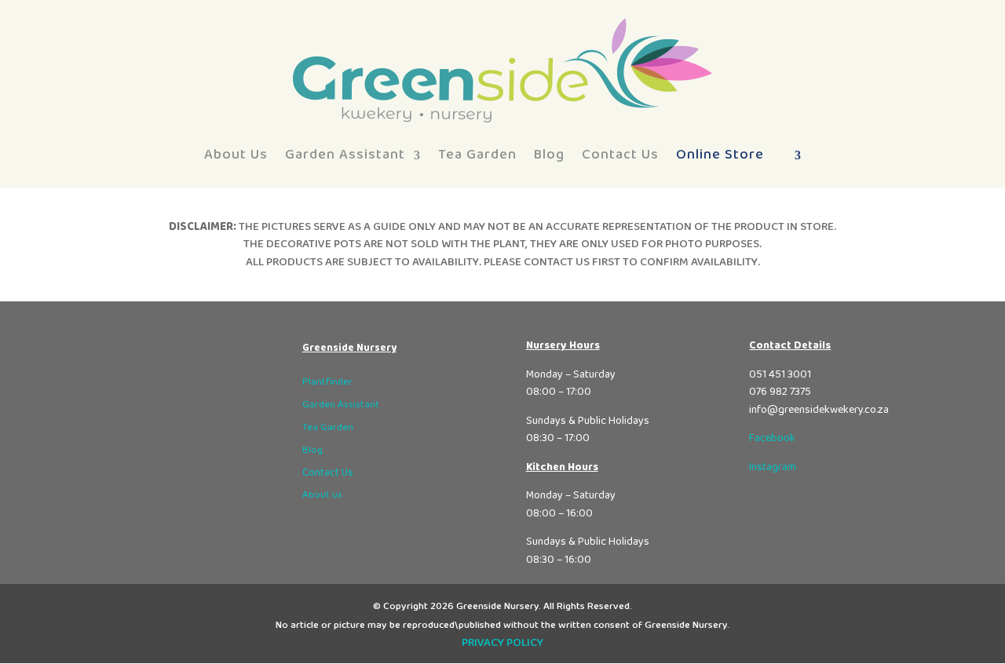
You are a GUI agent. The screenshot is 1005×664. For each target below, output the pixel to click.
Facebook (772, 438)
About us (322, 495)
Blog (549, 155)
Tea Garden (477, 155)
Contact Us (620, 155)
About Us (236, 155)
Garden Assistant (345, 155)
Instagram (772, 467)
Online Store (720, 155)
